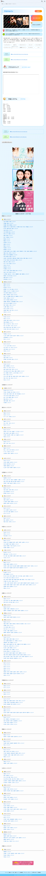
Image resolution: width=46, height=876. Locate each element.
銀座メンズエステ (7, 240)
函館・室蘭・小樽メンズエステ (9, 400)
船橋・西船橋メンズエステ (8, 322)
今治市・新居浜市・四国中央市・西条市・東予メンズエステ (14, 753)
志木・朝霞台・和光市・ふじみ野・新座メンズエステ (13, 372)
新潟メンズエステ (7, 488)
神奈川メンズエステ (7, 312)
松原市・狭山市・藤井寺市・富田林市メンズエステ (13, 658)
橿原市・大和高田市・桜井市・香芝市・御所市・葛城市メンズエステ (16, 610)
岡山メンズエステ (7, 709)
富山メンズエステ (7, 498)
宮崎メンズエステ (7, 825)
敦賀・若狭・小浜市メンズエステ (10, 521)
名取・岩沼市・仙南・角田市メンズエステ (11, 433)
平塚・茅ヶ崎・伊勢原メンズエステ (10, 303)
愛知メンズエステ (7, 588)
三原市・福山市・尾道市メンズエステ (10, 722)
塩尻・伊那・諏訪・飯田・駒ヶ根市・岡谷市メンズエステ (14, 481)
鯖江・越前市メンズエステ (8, 520)
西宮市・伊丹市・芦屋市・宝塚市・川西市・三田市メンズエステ (15, 671)
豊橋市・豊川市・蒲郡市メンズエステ (10, 586)
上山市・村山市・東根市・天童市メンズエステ (12, 467)
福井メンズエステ (7, 518)
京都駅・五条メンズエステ (8, 625)
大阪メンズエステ (7, 637)
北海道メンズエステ (7, 402)
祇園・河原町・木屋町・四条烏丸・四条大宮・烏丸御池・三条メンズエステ (17, 623)
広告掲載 (21, 872)
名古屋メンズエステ (7, 572)
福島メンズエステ (7, 448)
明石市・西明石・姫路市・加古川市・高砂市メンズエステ (14, 673)
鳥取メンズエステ (7, 685)
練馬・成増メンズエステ (8, 235)
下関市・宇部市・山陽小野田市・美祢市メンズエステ (13, 702)
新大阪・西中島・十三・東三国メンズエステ (12, 651)
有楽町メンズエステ (7, 247)
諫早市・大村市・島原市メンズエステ (10, 797)
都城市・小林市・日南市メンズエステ (10, 827)
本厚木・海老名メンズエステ (9, 298)
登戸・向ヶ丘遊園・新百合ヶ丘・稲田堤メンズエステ (13, 296)
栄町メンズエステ (7, 318)
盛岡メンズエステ (7, 421)
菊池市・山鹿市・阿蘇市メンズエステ (10, 807)
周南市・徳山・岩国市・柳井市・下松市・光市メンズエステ (14, 700)
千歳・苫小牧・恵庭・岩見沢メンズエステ (11, 395)
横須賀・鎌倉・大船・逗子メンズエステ (11, 310)
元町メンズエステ (7, 666)
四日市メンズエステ (7, 552)
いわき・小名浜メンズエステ (9, 451)
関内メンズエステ (7, 285)
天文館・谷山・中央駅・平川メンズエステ (11, 841)
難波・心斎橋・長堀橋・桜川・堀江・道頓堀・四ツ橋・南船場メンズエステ (17, 644)
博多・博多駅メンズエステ (8, 775)
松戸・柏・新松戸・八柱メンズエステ (10, 325)
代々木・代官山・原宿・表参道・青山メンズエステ (13, 270)
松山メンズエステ (7, 749)
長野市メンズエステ (7, 478)
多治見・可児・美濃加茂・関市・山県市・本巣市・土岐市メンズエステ (16, 542)
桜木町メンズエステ (7, 287)
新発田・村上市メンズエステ (9, 493)
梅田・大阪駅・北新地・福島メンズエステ (11, 639)
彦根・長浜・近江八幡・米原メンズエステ (11, 602)
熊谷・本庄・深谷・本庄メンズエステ (10, 378)
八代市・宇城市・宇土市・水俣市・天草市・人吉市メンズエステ (15, 809)
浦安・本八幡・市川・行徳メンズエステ (11, 323)
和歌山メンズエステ (7, 615)
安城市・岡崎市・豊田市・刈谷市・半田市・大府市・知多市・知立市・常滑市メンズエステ (20, 584)
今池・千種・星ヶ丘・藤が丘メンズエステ (11, 577)
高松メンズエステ (7, 741)
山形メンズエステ (7, 460)
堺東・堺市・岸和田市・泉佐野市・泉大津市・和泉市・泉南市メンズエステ (17, 654)
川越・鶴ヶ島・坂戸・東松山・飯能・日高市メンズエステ (14, 371)
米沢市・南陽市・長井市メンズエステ (10, 462)
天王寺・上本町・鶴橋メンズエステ (10, 647)
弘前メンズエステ (7, 414)
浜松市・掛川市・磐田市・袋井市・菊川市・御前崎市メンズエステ (15, 567)
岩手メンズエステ (7, 424)
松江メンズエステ (7, 692)
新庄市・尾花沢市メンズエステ (9, 464)
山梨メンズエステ (7, 532)
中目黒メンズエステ (7, 268)
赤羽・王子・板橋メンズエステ (9, 233)
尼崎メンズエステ (7, 668)
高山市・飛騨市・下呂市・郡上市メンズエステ (12, 545)
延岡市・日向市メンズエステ (9, 829)
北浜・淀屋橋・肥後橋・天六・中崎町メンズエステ (13, 640)
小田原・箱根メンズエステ (8, 306)
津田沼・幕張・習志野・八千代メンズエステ (12, 320)
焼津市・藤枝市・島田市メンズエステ (10, 564)
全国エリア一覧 (11, 872)
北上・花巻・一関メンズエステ (9, 423)
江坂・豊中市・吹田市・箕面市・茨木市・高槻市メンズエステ (15, 653)
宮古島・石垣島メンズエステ (9, 855)
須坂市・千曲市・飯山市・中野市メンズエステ (12, 483)
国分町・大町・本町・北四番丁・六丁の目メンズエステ (14, 431)
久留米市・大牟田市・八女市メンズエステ (11, 782)
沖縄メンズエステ (7, 856)
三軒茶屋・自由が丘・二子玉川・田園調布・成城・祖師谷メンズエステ (16, 274)
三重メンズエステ (7, 557)
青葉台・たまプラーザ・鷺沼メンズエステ (11, 291)
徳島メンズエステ (7, 734)
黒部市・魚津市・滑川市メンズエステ (10, 503)
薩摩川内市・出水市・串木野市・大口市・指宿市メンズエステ (15, 837)
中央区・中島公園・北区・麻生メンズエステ (12, 392)
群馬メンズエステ (7, 355)
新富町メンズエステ (7, 249)
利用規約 (39, 872)
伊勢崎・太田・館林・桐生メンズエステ (11, 359)
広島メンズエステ (7, 717)
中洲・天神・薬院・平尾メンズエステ (10, 777)
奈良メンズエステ (7, 607)
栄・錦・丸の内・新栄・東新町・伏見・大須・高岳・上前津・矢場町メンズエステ (18, 576)
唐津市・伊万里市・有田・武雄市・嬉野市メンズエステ (14, 790)
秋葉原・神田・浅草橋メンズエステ (10, 225)
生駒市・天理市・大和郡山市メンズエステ (11, 608)
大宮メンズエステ (7, 364)
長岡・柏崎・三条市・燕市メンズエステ (11, 489)
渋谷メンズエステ (7, 265)
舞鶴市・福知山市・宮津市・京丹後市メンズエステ (13, 632)
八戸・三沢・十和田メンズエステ (10, 416)
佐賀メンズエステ (7, 787)
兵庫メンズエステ (7, 675)
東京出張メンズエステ (8, 279)
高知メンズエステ (7, 761)
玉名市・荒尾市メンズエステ (9, 805)
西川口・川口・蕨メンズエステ (9, 367)
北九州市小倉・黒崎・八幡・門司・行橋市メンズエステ (14, 779)
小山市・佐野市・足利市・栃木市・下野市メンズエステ (14, 335)
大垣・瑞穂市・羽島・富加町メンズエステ (11, 544)
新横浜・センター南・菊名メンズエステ (11, 289)
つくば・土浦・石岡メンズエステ (10, 345)
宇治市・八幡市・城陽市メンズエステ (10, 630)
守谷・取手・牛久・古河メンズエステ (10, 347)
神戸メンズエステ (7, 663)
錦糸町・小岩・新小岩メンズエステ (10, 275)
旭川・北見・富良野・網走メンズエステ (11, 397)
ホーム (6, 872)
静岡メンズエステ (7, 562)
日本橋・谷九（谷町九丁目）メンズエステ (11, 646)
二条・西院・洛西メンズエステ (9, 627)
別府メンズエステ (7, 817)
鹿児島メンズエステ (7, 834)
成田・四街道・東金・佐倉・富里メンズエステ (12, 327)
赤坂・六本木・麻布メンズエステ (10, 272)
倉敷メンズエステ (7, 710)
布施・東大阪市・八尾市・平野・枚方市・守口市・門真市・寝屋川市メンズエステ (18, 656)
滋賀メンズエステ (7, 598)
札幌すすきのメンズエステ (8, 390)
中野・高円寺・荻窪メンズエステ (10, 256)
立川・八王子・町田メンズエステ (10, 263)
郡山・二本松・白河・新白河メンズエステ (11, 449)
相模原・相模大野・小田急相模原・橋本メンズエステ (13, 301)
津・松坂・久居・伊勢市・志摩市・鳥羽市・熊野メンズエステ (15, 555)
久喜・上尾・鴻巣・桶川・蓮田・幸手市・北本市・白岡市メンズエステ (16, 376)
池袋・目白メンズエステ (8, 230)
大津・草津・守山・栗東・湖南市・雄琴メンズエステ (13, 600)
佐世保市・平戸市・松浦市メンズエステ (11, 799)
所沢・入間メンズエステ (8, 374)
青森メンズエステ (7, 413)
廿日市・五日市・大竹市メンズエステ (10, 724)
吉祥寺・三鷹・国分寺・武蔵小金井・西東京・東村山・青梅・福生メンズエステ (18, 258)
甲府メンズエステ (7, 534)
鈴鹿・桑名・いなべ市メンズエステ (10, 554)
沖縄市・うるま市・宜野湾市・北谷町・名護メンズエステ (14, 853)
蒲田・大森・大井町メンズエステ (10, 253)
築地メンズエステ (7, 246)
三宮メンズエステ (7, 664)
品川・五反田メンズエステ (8, 237)
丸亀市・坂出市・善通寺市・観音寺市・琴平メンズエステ (14, 743)
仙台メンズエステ (7, 429)
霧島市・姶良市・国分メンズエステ (10, 835)
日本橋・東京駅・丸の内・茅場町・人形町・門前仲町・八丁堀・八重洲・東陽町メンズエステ (20, 251)
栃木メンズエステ (7, 339)
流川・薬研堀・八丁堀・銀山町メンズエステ (12, 719)
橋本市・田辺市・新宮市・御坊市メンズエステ (12, 617)
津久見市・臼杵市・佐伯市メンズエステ (11, 821)
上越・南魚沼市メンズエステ (9, 491)
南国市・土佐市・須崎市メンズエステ (10, 763)
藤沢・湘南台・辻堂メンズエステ (10, 305)
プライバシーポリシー (27, 872)
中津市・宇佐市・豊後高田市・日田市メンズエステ (13, 819)
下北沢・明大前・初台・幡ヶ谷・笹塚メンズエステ (13, 260)
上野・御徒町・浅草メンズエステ (10, 221)
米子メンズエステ (7, 687)
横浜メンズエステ (7, 284)
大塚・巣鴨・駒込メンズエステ (9, 232)
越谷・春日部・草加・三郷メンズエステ (11, 369)
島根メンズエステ (7, 694)
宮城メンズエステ (7, 436)
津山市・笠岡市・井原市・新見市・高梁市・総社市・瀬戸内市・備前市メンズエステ (19, 712)
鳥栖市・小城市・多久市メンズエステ (10, 789)
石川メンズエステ (7, 513)
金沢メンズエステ (7, 508)
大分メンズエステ (7, 815)
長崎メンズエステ (7, 795)
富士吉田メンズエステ (8, 535)
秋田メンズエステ (7, 441)
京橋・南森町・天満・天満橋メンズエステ (11, 649)
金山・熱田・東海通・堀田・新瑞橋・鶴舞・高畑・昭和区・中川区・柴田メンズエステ (19, 579)
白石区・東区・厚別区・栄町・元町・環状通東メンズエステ (14, 393)
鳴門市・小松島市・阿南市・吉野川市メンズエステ (13, 736)
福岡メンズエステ (7, 773)
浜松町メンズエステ (7, 242)
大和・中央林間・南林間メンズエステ (10, 299)
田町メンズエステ (7, 244)
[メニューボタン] (44, 1)
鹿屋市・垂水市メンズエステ (9, 839)
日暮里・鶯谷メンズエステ (8, 223)
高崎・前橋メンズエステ (8, 357)
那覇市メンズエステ (7, 851)
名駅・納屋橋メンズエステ (8, 574)
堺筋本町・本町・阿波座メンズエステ (10, 642)
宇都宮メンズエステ (7, 333)
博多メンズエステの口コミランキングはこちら (19, 59)
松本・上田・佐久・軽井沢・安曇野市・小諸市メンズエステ (14, 479)
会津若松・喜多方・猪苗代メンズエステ (11, 453)
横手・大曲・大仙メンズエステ (9, 443)
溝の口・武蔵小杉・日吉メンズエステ (10, 294)
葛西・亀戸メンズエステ (8, 277)
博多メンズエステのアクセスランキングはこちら (19, 54)
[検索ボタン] (42, 1)
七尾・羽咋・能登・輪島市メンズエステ (11, 511)
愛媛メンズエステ (7, 756)
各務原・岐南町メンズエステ (9, 547)
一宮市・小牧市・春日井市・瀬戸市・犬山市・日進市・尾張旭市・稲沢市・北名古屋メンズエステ (21, 583)
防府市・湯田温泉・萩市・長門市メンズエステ (12, 704)
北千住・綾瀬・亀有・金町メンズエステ (11, 228)
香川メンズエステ (7, 744)
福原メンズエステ (7, 670)
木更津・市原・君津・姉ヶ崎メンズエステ (11, 329)
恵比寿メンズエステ (7, 267)
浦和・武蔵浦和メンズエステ (9, 365)
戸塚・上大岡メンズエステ (8, 308)
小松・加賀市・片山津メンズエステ (10, 509)
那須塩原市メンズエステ (8, 337)
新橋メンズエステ (7, 239)
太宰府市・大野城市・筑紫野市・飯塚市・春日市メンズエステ (15, 780)
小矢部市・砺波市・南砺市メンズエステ (11, 501)
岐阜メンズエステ (7, 540)
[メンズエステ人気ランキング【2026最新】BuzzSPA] (2, 1)
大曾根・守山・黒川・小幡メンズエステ (11, 581)
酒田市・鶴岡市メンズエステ (9, 465)
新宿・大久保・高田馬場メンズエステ (10, 254)
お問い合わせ (34, 872)
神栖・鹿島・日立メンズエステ (9, 349)
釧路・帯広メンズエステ (8, 399)
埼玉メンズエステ (7, 379)
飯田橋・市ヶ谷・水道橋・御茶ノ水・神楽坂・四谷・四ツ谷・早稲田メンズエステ (18, 226)
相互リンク (17, 872)
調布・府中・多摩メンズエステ (9, 261)
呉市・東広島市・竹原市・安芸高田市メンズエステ (13, 720)
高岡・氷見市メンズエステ (8, 499)
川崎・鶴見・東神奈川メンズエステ (10, 292)
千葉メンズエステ (7, 316)
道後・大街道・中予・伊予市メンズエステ (11, 751)
